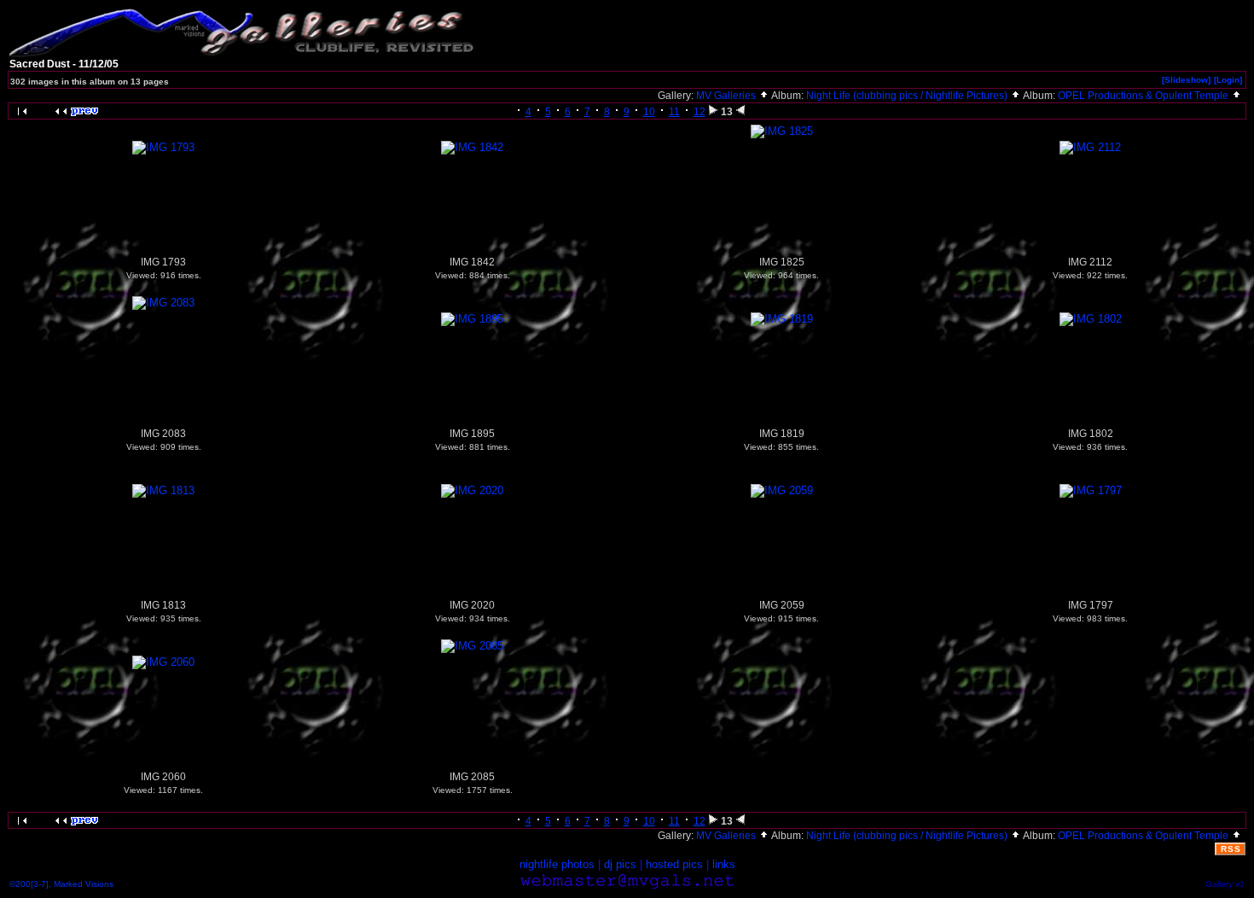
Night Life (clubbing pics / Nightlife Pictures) (908, 96)
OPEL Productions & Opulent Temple (1144, 96)
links (723, 864)
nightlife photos (557, 864)
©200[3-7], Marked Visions (61, 884)
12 (699, 112)
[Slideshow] (1186, 80)
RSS (1231, 849)
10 (649, 112)
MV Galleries (727, 96)
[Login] (1228, 80)
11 (674, 112)
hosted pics (674, 864)
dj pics (620, 864)
